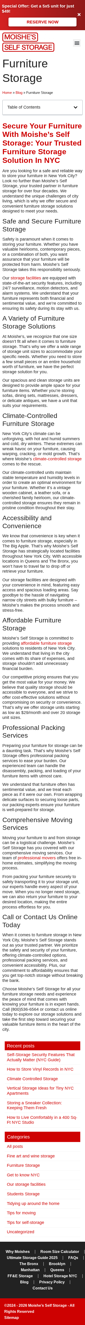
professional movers (37, 858)
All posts (15, 1146)
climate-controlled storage (57, 459)
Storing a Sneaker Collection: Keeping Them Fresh (34, 1105)
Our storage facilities (26, 1184)
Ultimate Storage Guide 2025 (32, 1258)
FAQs (73, 1258)
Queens (57, 1270)
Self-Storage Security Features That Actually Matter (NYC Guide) (41, 1057)
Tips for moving (21, 1213)
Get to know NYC (23, 1175)
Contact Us (43, 1288)
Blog (19, 93)
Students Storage (23, 1194)
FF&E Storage (20, 1276)
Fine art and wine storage (31, 1156)
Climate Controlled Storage (32, 1078)
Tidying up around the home (33, 1203)
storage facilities (26, 278)
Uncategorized (20, 1232)
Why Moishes (18, 1252)
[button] (77, 43)
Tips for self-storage (25, 1222)
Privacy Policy (52, 1282)
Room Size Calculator (59, 1252)
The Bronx (28, 1264)
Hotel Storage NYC (60, 1276)
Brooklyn (57, 1264)
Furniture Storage (23, 1165)
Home (7, 93)
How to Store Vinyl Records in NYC (40, 1069)
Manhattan (30, 1270)
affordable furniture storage (46, 643)
